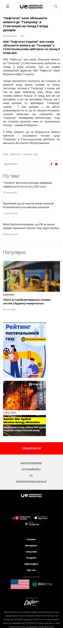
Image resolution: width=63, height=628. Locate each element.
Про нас (31, 570)
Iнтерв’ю (31, 557)
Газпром (27, 154)
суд (35, 154)
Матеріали (31, 545)
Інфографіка (31, 563)
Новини (31, 539)
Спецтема (31, 551)
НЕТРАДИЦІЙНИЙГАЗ (31, 469)
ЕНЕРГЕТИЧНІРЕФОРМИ (31, 463)
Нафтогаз (15, 154)
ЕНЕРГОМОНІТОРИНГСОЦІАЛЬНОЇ (31, 481)
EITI (31, 475)
